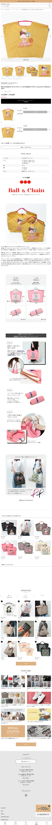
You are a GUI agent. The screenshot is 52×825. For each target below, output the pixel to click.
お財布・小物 (9, 597)
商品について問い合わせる (26, 147)
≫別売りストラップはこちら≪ (26, 500)
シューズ (42, 595)
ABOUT (2, 814)
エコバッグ (18, 9)
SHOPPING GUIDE (5, 816)
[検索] (49, 6)
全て (9, 595)
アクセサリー (25, 597)
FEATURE (3, 808)
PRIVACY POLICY (4, 819)
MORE (26, 663)
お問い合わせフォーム (26, 761)
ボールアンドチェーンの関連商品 (26, 101)
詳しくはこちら (43, 814)
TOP (2, 9)
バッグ (12, 9)
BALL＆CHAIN (7, 9)
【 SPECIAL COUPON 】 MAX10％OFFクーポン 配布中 (26, 1)
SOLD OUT (35, 112)
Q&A (2, 811)
